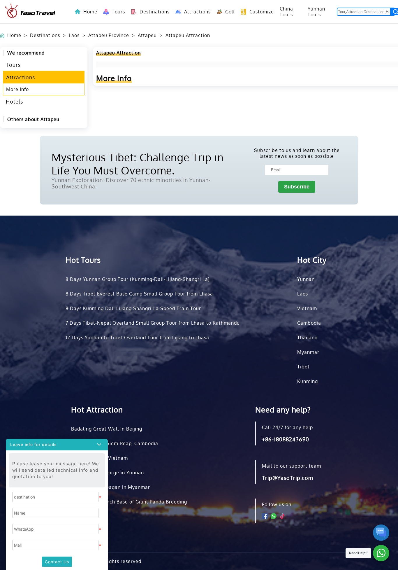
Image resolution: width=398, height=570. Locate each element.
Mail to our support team (291, 466)
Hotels (14, 101)
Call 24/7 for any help (287, 427)
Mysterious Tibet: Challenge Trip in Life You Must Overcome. (138, 164)
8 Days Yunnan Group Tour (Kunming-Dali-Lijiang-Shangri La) (138, 279)
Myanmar (308, 352)
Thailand (307, 337)
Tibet (303, 367)
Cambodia (309, 323)
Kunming (307, 381)
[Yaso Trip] (30, 11)
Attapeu (147, 35)
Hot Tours (83, 260)
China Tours (286, 12)
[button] (57, 444)
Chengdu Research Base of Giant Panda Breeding (129, 502)
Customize (258, 12)
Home (90, 12)
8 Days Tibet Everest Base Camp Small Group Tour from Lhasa (139, 294)
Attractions (194, 12)
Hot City (312, 260)
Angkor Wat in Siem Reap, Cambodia (114, 443)
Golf (227, 12)
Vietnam (307, 308)
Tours (115, 12)
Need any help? (283, 409)
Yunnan (306, 279)
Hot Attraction (97, 409)
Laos (74, 35)
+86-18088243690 (285, 439)
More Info (17, 89)
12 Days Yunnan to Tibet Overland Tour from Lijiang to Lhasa (137, 337)
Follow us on (276, 504)
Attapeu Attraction (187, 35)
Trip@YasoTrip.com (287, 478)
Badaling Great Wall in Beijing (106, 429)
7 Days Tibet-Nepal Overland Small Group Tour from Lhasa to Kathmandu (153, 323)
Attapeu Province (108, 35)
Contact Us (57, 561)
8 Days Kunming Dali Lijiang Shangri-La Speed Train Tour (133, 308)
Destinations (152, 12)
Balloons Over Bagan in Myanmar (110, 487)
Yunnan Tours (316, 12)
